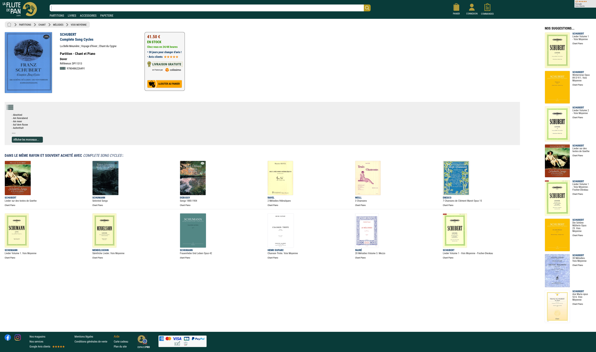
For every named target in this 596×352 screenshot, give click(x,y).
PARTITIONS (57, 15)
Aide (117, 336)
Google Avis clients (39, 346)
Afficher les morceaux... (26, 139)
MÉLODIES (58, 24)
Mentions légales (83, 336)
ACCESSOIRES (88, 15)
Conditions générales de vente (93, 341)
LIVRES (72, 15)
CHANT (42, 24)
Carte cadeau (121, 341)
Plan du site (120, 346)
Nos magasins (37, 336)
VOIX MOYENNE (79, 24)
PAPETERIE (106, 15)
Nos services (36, 341)
